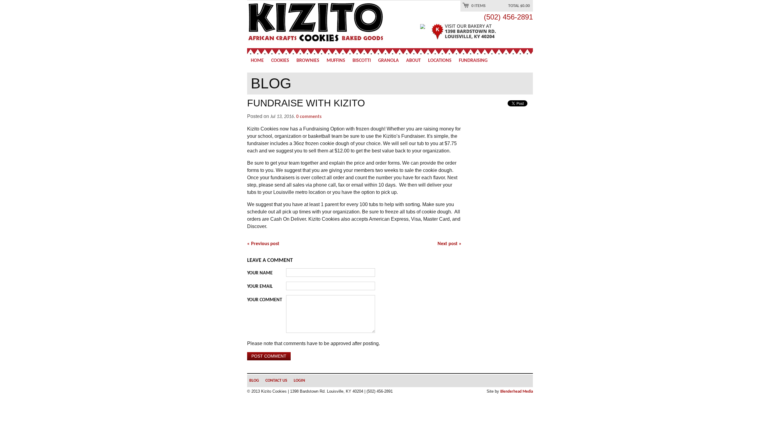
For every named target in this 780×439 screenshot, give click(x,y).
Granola (388, 60)
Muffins (336, 60)
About (413, 60)
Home (257, 60)
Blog (254, 380)
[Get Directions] (475, 32)
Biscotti (362, 60)
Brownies (307, 60)
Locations (440, 60)
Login (299, 380)
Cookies (280, 60)
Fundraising (473, 60)
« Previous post (263, 243)
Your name (260, 273)
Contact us (276, 380)
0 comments (308, 116)
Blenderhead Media (516, 392)
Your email (260, 286)
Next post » (450, 243)
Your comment (264, 300)
